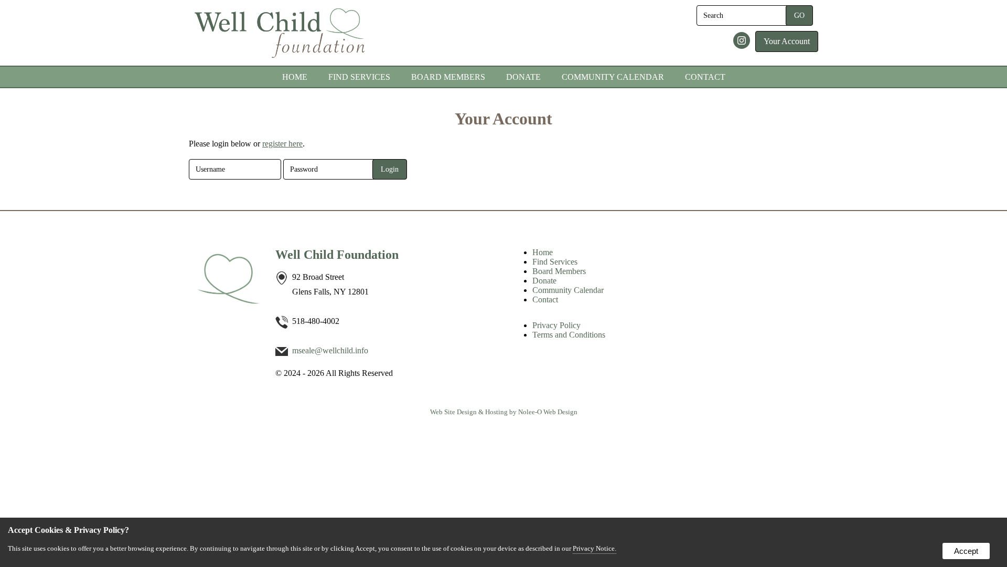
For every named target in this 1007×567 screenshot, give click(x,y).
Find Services (359, 76)
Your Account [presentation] (787, 41)
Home (294, 76)
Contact (705, 76)
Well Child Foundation (337, 254)
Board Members (448, 76)
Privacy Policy (556, 325)
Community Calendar (613, 76)
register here (282, 143)
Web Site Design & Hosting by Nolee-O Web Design (503, 412)
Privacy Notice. (594, 548)
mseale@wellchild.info (330, 350)
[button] (799, 15)
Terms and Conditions (568, 334)
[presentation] (743, 41)
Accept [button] (966, 551)
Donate (523, 76)
